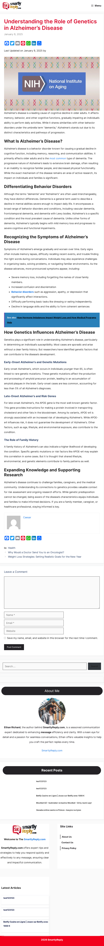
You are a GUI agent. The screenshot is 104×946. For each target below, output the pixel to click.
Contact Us (67, 842)
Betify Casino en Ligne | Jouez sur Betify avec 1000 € (60, 795)
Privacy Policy (69, 848)
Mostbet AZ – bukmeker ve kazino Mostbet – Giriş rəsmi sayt (64, 803)
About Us (67, 836)
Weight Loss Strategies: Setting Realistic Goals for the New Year (44, 556)
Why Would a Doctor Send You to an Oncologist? (36, 552)
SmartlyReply (55, 939)
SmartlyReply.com (39, 6)
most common (57, 158)
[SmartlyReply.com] (11, 5)
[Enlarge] (62, 701)
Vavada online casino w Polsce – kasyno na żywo (58, 810)
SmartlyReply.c (50, 750)
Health (11, 547)
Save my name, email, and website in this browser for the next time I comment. (52, 638)
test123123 (41, 781)
